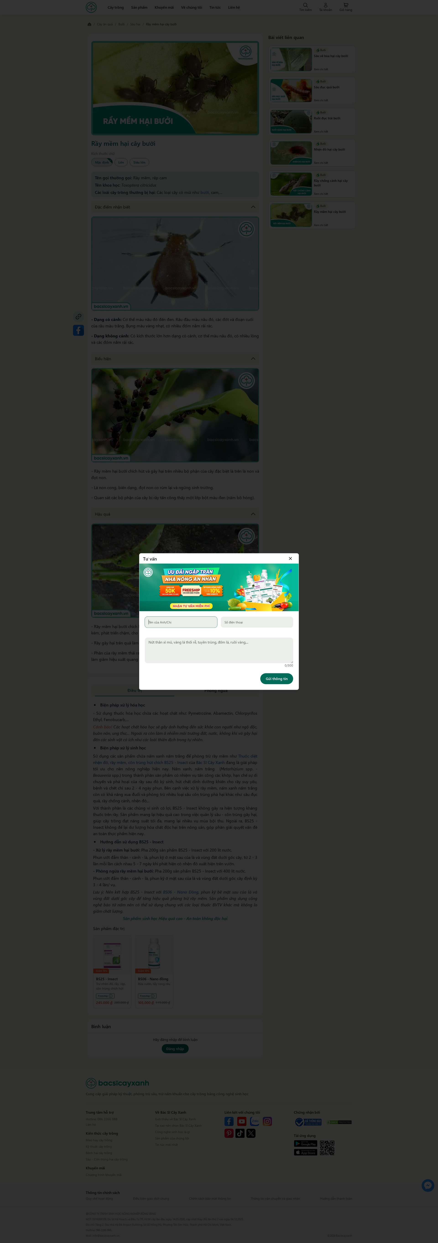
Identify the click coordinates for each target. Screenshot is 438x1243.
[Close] (290, 558)
